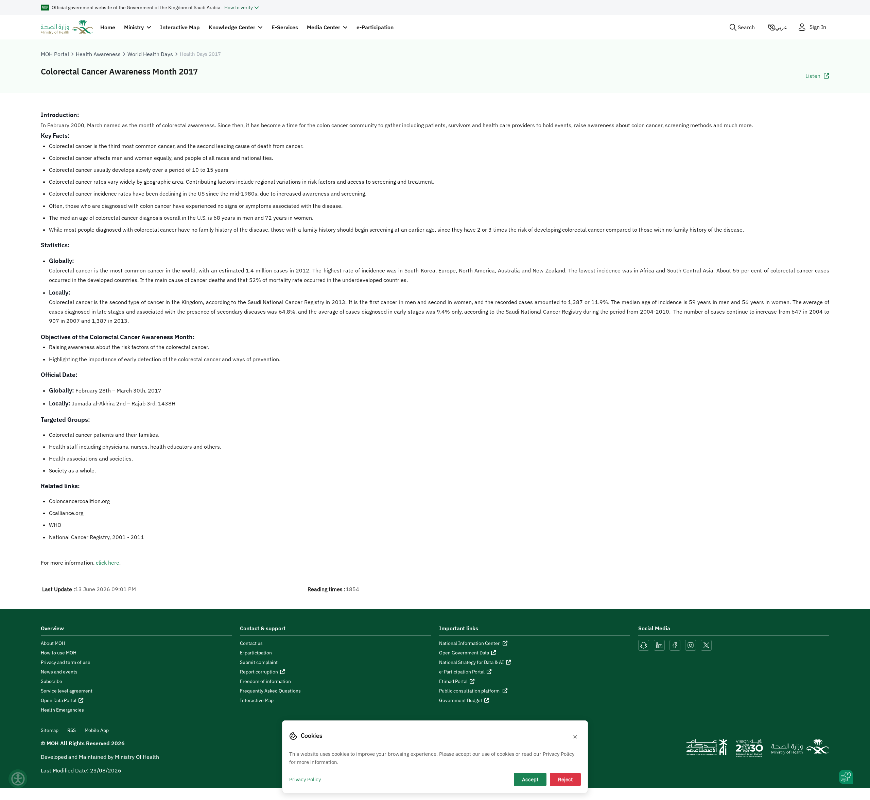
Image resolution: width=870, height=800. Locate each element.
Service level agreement (66, 691)
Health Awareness (98, 54)
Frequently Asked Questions (270, 691)
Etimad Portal (453, 681)
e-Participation (375, 27)
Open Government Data (464, 653)
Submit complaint (259, 662)
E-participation (256, 653)
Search (746, 27)
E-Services (285, 27)
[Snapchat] (643, 644)
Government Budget (460, 700)
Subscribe (51, 681)
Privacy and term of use (65, 662)
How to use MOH (58, 653)
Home (107, 27)
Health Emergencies (62, 710)
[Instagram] (690, 644)
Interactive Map (180, 27)
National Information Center (470, 643)
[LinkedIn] (660, 644)
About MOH (53, 643)
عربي (781, 27)
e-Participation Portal (462, 672)
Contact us (251, 643)
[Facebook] (674, 644)
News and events (59, 672)
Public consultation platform (470, 691)
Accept (530, 779)
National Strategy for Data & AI (471, 662)
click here (107, 562)
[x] (706, 644)
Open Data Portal (58, 700)
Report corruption (259, 672)
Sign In (818, 27)
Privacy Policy (305, 779)
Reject (565, 779)
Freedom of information (265, 681)
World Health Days (150, 54)
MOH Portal (55, 54)
